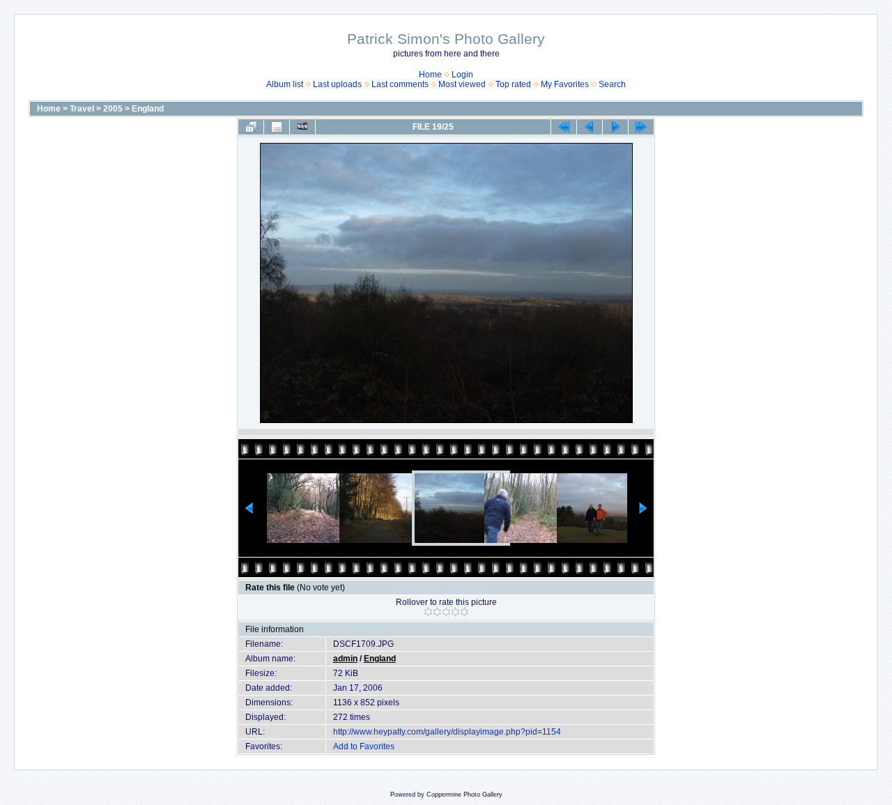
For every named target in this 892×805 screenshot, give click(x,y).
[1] (428, 612)
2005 (113, 109)
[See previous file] (589, 127)
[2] (437, 612)
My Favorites (565, 84)
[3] (446, 612)
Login (462, 74)
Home (430, 74)
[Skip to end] (641, 127)
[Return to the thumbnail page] (250, 127)
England (148, 109)
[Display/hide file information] (276, 127)
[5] (464, 612)
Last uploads (337, 84)
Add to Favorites (363, 746)
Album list (284, 84)
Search (612, 84)
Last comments (400, 84)
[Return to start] (563, 127)
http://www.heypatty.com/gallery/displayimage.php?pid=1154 (447, 732)
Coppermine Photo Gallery (464, 794)
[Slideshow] (302, 127)
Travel (82, 109)
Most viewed (462, 84)
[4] (455, 612)
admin (345, 659)
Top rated (513, 84)
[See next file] (615, 127)
